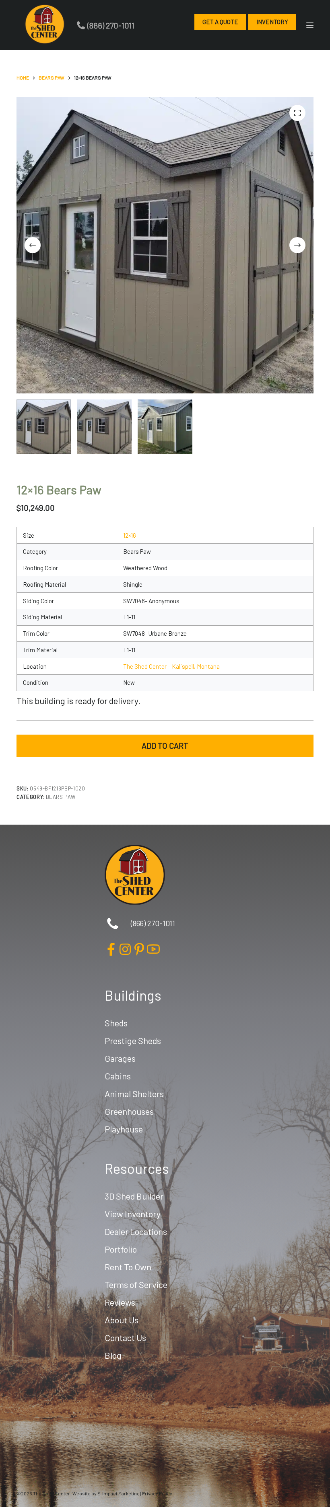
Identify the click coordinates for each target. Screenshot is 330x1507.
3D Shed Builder (134, 1196)
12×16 (129, 535)
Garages (120, 1058)
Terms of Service (136, 1284)
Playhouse (124, 1129)
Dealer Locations (136, 1231)
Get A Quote (220, 21)
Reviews (120, 1302)
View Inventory (133, 1213)
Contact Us (125, 1337)
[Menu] (310, 25)
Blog (113, 1355)
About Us (121, 1320)
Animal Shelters (134, 1093)
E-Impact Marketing (118, 1493)
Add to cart (165, 745)
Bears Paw (61, 797)
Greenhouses (129, 1111)
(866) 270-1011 (110, 25)
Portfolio (121, 1249)
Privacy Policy (157, 1493)
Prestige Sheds (133, 1040)
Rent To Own (128, 1266)
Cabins (118, 1076)
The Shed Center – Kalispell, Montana (171, 666)
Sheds (116, 1023)
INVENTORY (272, 21)
